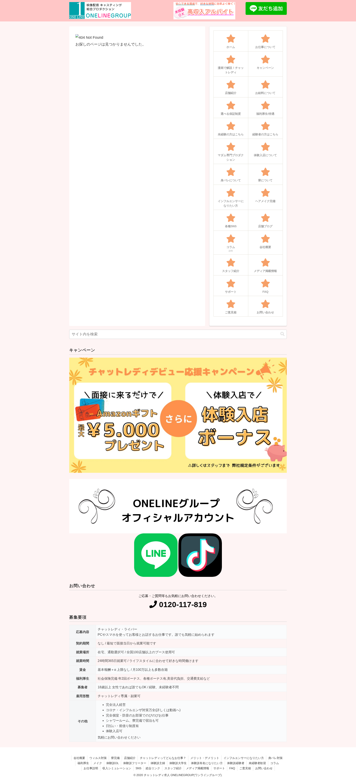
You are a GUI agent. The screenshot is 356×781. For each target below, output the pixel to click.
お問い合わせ (264, 768)
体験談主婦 (158, 763)
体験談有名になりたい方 (207, 763)
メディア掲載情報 (197, 768)
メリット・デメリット (204, 758)
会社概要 (79, 758)
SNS (138, 768)
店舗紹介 (130, 758)
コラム (274, 763)
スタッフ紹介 (173, 768)
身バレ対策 (275, 758)
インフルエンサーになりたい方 (244, 758)
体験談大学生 (178, 763)
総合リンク (153, 768)
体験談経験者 (235, 763)
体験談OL (112, 763)
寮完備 (115, 758)
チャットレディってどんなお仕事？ (163, 758)
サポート (219, 768)
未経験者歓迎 (257, 763)
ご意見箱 (245, 768)
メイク (97, 763)
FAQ (232, 768)
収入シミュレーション (116, 768)
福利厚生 (83, 763)
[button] (282, 334)
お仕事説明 (91, 768)
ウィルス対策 (98, 758)
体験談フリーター (134, 763)
